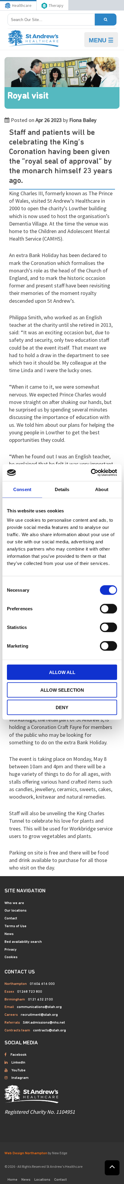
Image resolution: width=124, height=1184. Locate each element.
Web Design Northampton (26, 1153)
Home (12, 1180)
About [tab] (101, 489)
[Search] (105, 20)
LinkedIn (18, 1062)
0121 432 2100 (40, 999)
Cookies (11, 957)
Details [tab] (62, 489)
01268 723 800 (29, 992)
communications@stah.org (39, 1007)
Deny (62, 707)
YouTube (18, 1070)
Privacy (11, 950)
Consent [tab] (22, 489)
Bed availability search (23, 942)
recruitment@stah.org (39, 1015)
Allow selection (62, 689)
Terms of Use (15, 926)
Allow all (62, 672)
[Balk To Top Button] (112, 1167)
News (9, 934)
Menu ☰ (101, 40)
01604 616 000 (42, 984)
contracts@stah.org (49, 1030)
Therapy (56, 5)
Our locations (15, 910)
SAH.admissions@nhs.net (44, 1023)
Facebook (18, 1055)
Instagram (20, 1078)
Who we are (14, 903)
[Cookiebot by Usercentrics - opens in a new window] (90, 473)
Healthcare (22, 5)
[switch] (108, 609)
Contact (11, 918)
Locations (42, 1180)
